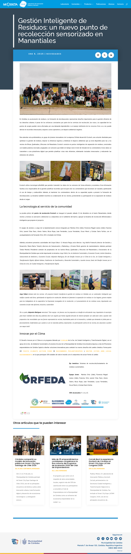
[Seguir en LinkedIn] (111, 55)
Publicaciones (101, 4)
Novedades (54, 54)
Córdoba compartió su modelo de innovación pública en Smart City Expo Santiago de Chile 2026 (27, 462)
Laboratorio (65, 4)
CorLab (64, 340)
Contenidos (27, 469)
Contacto (120, 4)
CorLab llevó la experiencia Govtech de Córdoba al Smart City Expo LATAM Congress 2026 (101, 462)
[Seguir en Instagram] (98, 55)
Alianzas (111, 4)
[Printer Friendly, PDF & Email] (25, 413)
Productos (87, 4)
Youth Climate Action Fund (37, 351)
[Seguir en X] (104, 55)
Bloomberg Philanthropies (69, 351)
